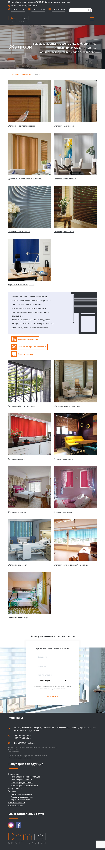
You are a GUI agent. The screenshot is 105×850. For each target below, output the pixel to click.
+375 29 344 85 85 (18, 9)
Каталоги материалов (28, 339)
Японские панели (16, 802)
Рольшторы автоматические (24, 785)
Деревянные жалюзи (20, 799)
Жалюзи (12, 791)
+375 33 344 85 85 (38, 9)
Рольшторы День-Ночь (22, 782)
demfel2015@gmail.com (24, 743)
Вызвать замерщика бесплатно (32, 346)
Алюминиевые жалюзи (22, 797)
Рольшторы (13, 774)
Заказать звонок (25, 354)
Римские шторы (15, 805)
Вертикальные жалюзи (22, 794)
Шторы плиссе (15, 788)
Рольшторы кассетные (21, 779)
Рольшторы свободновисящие (25, 776)
